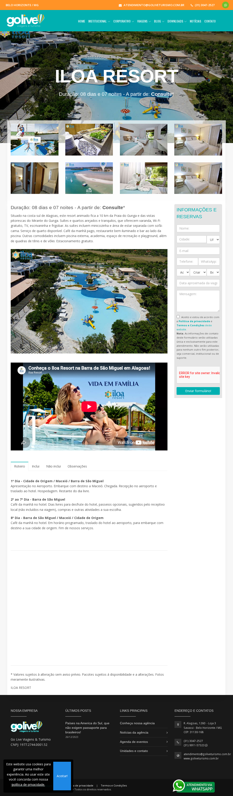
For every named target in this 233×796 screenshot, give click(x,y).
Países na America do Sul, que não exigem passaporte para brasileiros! (87, 727)
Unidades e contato (134, 751)
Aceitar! (62, 776)
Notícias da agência (134, 732)
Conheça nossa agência (137, 723)
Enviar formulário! (198, 391)
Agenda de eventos (134, 742)
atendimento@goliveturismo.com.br (207, 754)
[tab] (19, 466)
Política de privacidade (79, 785)
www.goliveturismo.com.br (201, 758)
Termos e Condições (114, 785)
